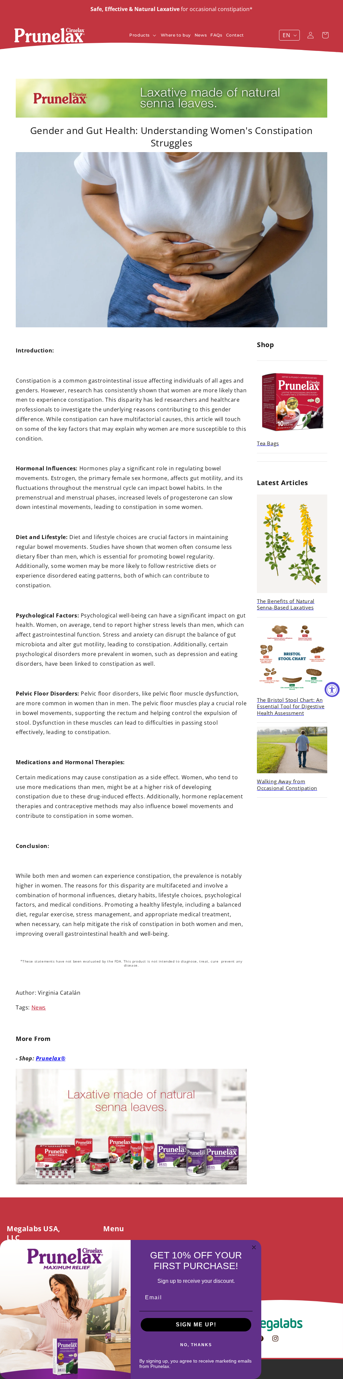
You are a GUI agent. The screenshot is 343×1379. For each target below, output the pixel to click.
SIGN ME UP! (196, 1324)
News (38, 1007)
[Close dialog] (254, 1247)
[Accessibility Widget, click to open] (332, 689)
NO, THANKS (196, 1344)
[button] (144, 35)
